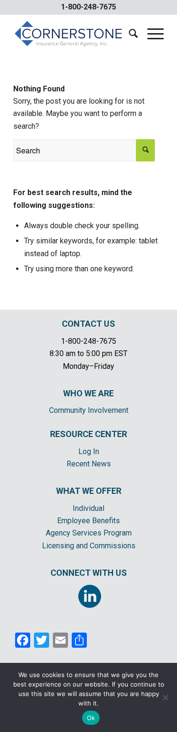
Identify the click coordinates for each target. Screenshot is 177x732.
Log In (88, 451)
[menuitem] (128, 34)
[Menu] (151, 34)
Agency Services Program (89, 532)
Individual (88, 508)
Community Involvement (88, 410)
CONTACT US (88, 324)
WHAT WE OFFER (88, 491)
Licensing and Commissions (88, 545)
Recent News (89, 463)
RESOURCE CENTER (88, 434)
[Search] (128, 34)
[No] (165, 697)
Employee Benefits (88, 520)
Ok (91, 718)
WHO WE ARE (88, 393)
